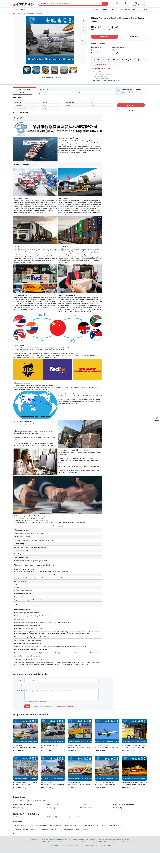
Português (49, 841)
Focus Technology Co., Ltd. (68, 845)
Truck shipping (51, 808)
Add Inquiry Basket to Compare (51, 77)
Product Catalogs (39, 800)
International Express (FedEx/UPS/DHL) (124, 804)
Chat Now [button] (134, 36)
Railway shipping (18, 808)
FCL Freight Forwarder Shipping (24, 830)
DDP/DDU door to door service (22, 804)
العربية (89, 841)
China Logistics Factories (38, 825)
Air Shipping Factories (21, 825)
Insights (127, 839)
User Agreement (90, 845)
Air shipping (83, 804)
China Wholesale (72, 839)
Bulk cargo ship (117, 808)
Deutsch (77, 841)
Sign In (94, 81)
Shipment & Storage (29, 13)
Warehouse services (85, 808)
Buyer (104, 9)
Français (56, 841)
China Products (44, 839)
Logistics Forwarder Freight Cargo (47, 830)
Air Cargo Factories (55, 825)
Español (43, 841)
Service (20, 13)
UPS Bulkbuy (86, 830)
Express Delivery (40, 13)
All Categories (20, 9)
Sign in (145, 5)
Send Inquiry (104, 36)
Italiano (71, 841)
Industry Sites (92, 839)
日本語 (100, 841)
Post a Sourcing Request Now (64, 706)
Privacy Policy (107, 845)
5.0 (123, 92)
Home (14, 13)
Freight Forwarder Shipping (90, 825)
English (37, 841)
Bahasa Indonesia (131, 841)
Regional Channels (102, 839)
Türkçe (116, 841)
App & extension (124, 9)
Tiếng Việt (122, 841)
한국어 (95, 841)
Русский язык (63, 841)
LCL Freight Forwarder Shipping (69, 830)
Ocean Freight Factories (71, 825)
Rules (145, 9)
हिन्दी (105, 841)
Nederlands (83, 841)
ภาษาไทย (110, 841)
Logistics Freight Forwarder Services (112, 825)
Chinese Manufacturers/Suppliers (58, 839)
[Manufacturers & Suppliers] (23, 4)
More (15, 833)
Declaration (99, 845)
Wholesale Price (83, 839)
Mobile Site (120, 839)
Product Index (112, 839)
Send (27, 706)
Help (113, 9)
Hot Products (34, 839)
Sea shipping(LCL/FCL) (53, 804)
